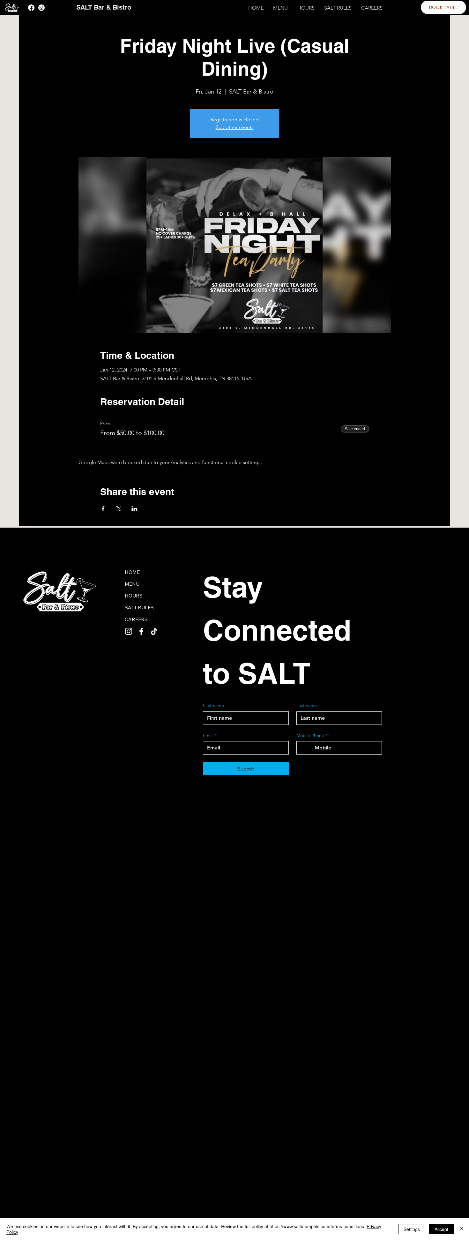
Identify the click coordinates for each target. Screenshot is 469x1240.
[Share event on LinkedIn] (134, 508)
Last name (306, 705)
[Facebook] (31, 7)
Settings (412, 1229)
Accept (441, 1229)
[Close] (461, 1229)
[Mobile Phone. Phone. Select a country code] (307, 748)
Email (210, 735)
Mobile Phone (311, 735)
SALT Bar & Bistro (103, 7)
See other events (235, 127)
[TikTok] (154, 631)
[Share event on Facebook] (103, 508)
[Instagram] (41, 7)
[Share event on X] (119, 508)
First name (213, 705)
